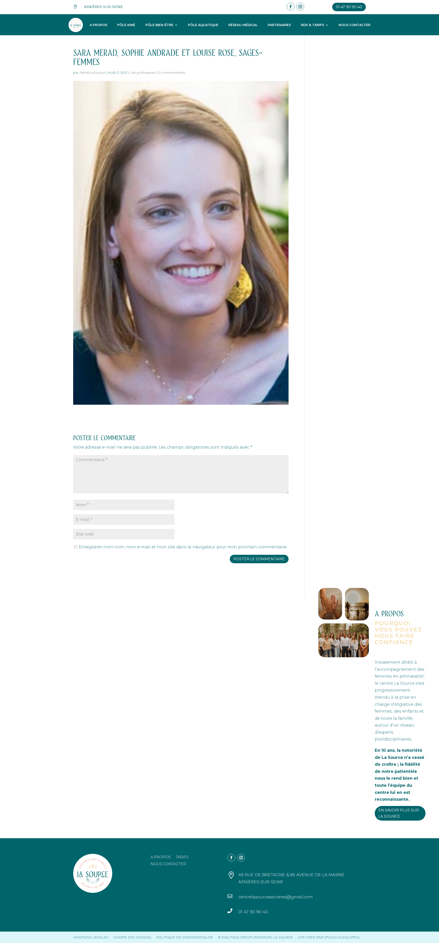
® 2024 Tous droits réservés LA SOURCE (255, 937)
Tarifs (182, 857)
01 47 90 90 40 (349, 7)
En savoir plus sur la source (398, 813)
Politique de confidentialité (184, 937)
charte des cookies (132, 937)
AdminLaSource (92, 72)
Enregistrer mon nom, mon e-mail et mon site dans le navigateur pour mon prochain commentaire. (183, 547)
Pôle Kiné (126, 25)
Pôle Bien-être (159, 25)
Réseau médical (243, 25)
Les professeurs (142, 72)
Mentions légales (90, 937)
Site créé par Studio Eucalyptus (329, 937)
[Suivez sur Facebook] (290, 7)
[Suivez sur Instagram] (300, 7)
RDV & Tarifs (312, 25)
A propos (98, 25)
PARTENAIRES (279, 25)
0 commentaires (171, 72)
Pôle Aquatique (203, 25)
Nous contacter (354, 25)
